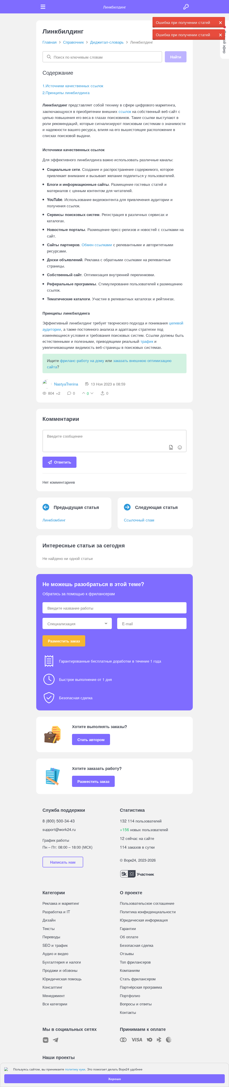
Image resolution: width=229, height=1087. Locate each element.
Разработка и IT (56, 911)
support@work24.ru (59, 829)
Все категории (54, 1003)
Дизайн (48, 920)
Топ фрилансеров (135, 962)
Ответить (62, 462)
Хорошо (114, 1078)
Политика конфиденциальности (148, 911)
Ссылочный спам (139, 520)
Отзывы (127, 953)
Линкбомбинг (54, 520)
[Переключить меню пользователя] (43, 6)
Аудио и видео (55, 953)
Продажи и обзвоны (59, 970)
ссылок (125, 111)
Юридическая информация (144, 920)
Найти (175, 56)
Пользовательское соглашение (147, 903)
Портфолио (130, 995)
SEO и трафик (55, 945)
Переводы (51, 936)
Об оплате (129, 936)
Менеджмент (53, 995)
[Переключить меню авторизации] (186, 6)
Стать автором (91, 739)
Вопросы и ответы (136, 1003)
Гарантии (128, 928)
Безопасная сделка (136, 945)
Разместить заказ (64, 641)
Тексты (48, 928)
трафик (146, 341)
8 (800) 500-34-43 (58, 821)
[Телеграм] (55, 1040)
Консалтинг (52, 987)
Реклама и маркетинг (60, 903)
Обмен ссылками (97, 244)
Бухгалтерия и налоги (61, 962)
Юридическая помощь (62, 978)
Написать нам (63, 862)
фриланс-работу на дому (82, 360)
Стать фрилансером (138, 978)
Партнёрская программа (141, 987)
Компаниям (130, 970)
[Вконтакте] (45, 1040)
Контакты (128, 1012)
